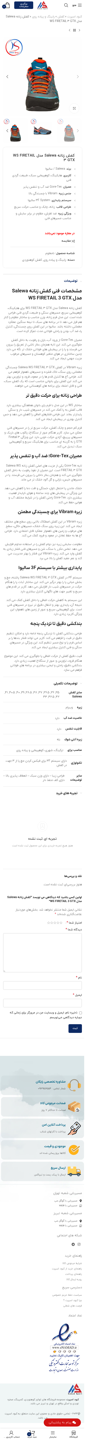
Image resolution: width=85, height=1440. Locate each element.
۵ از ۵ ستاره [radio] (48, 922)
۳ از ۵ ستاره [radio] (54, 922)
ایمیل (77, 995)
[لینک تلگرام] (73, 1244)
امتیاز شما (74, 922)
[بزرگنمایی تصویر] (74, 108)
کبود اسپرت (74, 17)
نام (79, 978)
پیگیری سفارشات (23, 5)
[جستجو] (66, 5)
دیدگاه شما (74, 929)
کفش (61, 17)
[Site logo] (42, 5)
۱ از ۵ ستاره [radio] (61, 922)
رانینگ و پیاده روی (43, 17)
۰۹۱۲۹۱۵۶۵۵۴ (44, 1088)
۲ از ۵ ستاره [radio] (57, 922)
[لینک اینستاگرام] (79, 1244)
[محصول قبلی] (79, 30)
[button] (78, 76)
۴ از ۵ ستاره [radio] (51, 922)
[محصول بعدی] (69, 30)
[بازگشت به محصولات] (74, 30)
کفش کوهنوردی (32, 260)
